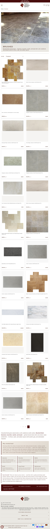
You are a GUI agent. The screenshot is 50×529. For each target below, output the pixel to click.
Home (2, 8)
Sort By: (2, 56)
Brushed (6, 8)
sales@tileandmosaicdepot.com (9, 504)
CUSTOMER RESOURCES (24, 512)
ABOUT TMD (25, 515)
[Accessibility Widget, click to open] (2, 526)
